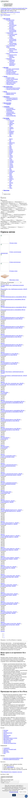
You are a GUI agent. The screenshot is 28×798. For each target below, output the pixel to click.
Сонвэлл (11, 160)
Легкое (4, 227)
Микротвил (19, 220)
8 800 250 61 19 (8, 9)
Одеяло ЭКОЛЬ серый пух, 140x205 (9, 537)
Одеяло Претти (4, 438)
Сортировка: (4, 282)
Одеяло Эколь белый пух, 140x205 (9, 524)
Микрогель (12, 142)
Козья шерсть (18, 201)
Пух (9, 206)
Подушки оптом (10, 20)
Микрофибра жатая (15, 221)
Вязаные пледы (13, 54)
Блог (4, 753)
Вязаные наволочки (11, 56)
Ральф (10, 153)
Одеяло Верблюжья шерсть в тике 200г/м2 (11, 336)
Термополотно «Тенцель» (9, 210)
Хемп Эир (10, 181)
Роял (10, 154)
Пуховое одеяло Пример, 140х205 (9, 604)
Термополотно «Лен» (21, 209)
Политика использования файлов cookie (13, 758)
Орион (10, 149)
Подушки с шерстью (12, 27)
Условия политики (13, 792)
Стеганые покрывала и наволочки (12, 64)
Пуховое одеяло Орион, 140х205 (9, 595)
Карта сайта (6, 752)
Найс (10, 146)
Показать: (3, 283)
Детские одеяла (13, 44)
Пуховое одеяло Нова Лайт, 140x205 (9, 577)
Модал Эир (10, 144)
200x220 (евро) (11, 217)
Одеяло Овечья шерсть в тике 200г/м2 (10, 420)
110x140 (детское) (7, 214)
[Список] (2, 281)
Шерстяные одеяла (12, 36)
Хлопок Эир (11, 183)
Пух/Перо (15, 206)
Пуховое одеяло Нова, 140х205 (8, 586)
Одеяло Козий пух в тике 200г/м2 (9, 354)
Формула (11, 178)
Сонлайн (11, 162)
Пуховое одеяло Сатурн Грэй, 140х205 (10, 624)
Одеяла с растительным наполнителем (12, 39)
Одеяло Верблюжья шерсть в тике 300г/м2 (11, 345)
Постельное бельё (7, 732)
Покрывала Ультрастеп (12, 60)
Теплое (20, 227)
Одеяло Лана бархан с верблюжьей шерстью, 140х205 (14, 375)
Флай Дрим (10, 174)
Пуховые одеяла (13, 34)
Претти (11, 150)
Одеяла (5, 731)
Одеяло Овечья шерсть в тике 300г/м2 (10, 429)
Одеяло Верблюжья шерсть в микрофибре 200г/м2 (13, 299)
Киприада (11, 131)
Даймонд (11, 128)
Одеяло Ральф (4, 447)
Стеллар (11, 166)
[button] (26, 796)
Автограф (11, 120)
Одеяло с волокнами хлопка (7, 456)
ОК (14, 795)
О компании (4, 8)
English (10, 5)
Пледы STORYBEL (11, 115)
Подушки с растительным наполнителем (12, 30)
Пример (11, 151)
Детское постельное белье (13, 51)
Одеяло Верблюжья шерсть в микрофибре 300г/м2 (13, 309)
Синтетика (20, 207)
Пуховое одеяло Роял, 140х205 (8, 613)
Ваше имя (3, 781)
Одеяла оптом (9, 32)
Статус (11, 163)
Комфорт (11, 132)
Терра (10, 169)
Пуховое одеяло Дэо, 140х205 (8, 568)
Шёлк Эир (10, 186)
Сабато (11, 155)
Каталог (8, 119)
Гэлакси (11, 127)
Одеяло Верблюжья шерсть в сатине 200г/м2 (11, 318)
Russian (10, 4)
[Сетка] (1, 281)
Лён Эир (10, 141)
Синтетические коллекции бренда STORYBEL (10, 113)
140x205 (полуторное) (19, 214)
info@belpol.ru (10, 766)
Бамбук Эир (11, 125)
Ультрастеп (12, 171)
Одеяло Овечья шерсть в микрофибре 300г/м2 (12, 411)
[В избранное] (1, 298)
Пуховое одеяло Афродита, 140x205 (9, 549)
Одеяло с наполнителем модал (8, 466)
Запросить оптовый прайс (18, 8)
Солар (10, 159)
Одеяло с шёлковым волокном (8, 484)
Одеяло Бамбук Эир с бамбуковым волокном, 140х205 (14, 289)
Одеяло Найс (4, 393)
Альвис (11, 122)
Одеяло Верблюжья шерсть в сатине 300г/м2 (11, 327)
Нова (10, 147)
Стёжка (11, 164)
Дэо (10, 129)
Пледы (8, 53)
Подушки (5, 730)
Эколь (10, 188)
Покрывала (9, 58)
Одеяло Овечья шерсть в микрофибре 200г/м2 (12, 402)
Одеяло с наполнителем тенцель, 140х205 (11, 475)
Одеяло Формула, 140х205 (7, 502)
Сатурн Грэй (11, 157)
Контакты (9, 8)
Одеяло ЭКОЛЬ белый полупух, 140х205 (11, 511)
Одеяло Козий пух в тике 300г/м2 (9, 364)
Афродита (11, 123)
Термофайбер (11, 211)
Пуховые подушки (11, 22)
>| (3, 637)
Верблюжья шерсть (7, 201)
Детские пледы (7, 741)
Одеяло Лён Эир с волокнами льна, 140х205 (11, 384)
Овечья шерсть (14, 204)
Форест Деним (11, 177)
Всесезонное (12, 227)
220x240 (20, 217)
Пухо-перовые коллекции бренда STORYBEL (10, 109)
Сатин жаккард (15, 223)
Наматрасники (7, 735)
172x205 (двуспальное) (15, 216)
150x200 (4, 216)
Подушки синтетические (12, 24)
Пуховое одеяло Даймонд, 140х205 (9, 558)
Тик (23, 223)
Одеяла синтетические (12, 42)
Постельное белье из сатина (13, 49)
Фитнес (11, 172)
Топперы (8, 104)
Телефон (3, 782)
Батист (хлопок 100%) (8, 220)
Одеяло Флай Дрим (5, 493)
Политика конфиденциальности (11, 759)
